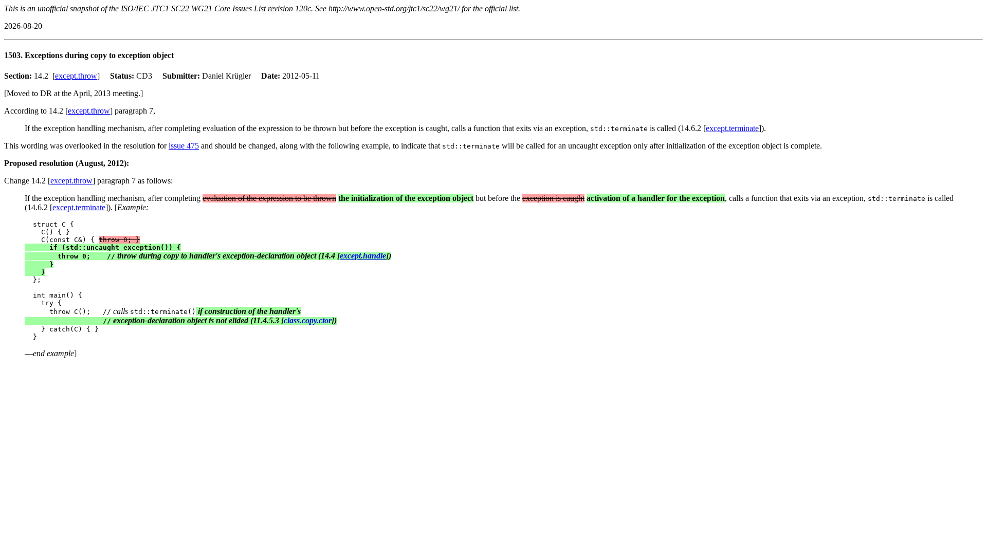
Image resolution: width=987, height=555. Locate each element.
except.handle (363, 255)
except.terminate (732, 128)
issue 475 (184, 145)
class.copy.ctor (308, 320)
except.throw (76, 75)
